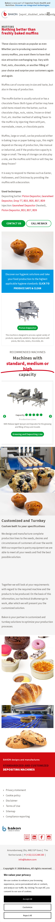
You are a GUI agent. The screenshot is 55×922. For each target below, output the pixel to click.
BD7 (37, 200)
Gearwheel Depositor (23, 205)
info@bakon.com (27, 859)
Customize (27, 907)
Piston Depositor (31, 196)
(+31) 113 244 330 (35, 854)
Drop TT (18, 200)
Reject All (27, 915)
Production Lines (27, 419)
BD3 (26, 200)
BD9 (42, 200)
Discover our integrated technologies (32, 5)
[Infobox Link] (27, 281)
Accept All (27, 899)
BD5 (31, 200)
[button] (4, 415)
